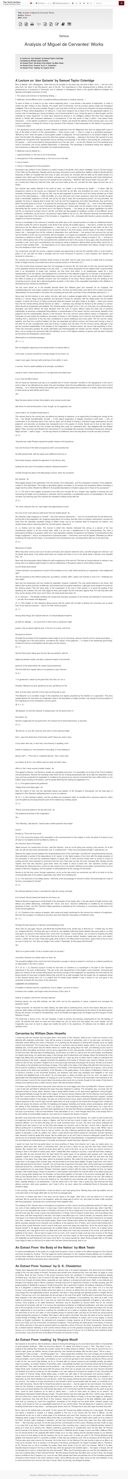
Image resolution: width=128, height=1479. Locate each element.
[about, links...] (49, 3)
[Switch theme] (91, 3)
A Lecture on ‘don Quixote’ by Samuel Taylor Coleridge (41, 58)
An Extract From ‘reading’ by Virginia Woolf (37, 68)
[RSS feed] (80, 3)
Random (33, 1475)
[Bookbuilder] (73, 3)
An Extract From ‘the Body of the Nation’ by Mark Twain (42, 63)
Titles (49, 1475)
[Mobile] (76, 3)
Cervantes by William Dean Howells (34, 60)
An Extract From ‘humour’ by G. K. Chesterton (38, 65)
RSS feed (42, 1475)
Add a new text (92, 1475)
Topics (63, 1475)
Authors (56, 1475)
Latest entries (72, 1475)
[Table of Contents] (32, 3)
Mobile (82, 1475)
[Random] (84, 3)
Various (28, 15)
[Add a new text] (88, 3)
